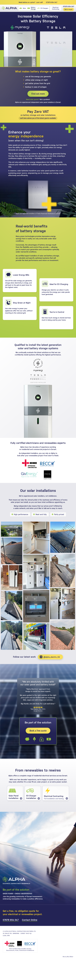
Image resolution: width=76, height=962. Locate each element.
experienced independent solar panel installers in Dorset (41, 102)
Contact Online (29, 920)
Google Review (38, 711)
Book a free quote (38, 730)
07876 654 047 (51, 2)
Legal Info (6, 935)
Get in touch (68, 9)
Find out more (38, 93)
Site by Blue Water (68, 956)
